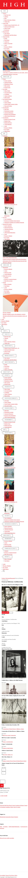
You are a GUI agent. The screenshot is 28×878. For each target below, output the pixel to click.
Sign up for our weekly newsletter (7, 838)
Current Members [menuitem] (8, 124)
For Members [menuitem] (5, 117)
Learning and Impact (19, 805)
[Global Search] (2, 326)
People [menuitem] (5, 38)
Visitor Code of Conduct (15, 807)
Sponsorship (8, 816)
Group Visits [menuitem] (5, 23)
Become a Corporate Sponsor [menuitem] (10, 279)
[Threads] (14, 868)
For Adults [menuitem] (5, 89)
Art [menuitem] (4, 133)
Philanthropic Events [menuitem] (8, 84)
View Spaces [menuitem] (7, 33)
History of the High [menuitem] (8, 43)
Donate (12, 816)
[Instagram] (1, 839)
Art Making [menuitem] (6, 94)
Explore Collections (6, 578)
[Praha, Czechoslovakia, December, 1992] (14, 711)
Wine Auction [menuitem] (7, 85)
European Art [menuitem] (7, 181)
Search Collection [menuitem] (8, 225)
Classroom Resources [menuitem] (8, 112)
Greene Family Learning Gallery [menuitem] (11, 104)
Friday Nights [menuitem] (7, 90)
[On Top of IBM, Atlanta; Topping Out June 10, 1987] (14, 688)
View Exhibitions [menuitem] (7, 219)
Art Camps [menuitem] (6, 100)
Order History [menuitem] (7, 50)
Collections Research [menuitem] (8, 229)
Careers (13, 805)
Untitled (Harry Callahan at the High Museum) (12, 680)
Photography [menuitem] (7, 215)
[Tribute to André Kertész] (14, 748)
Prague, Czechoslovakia (7, 744)
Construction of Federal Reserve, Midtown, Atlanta (13, 731)
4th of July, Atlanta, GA (7, 756)
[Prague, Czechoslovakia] (14, 742)
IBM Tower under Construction (9, 737)
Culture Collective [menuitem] (8, 95)
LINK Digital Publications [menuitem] (9, 116)
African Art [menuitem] (6, 147)
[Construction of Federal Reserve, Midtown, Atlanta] (14, 729)
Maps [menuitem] (5, 18)
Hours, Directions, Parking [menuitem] (9, 20)
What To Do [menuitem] (6, 76)
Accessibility (3, 875)
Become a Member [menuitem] (8, 46)
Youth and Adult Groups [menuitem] (9, 26)
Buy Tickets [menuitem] (6, 48)
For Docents (23, 826)
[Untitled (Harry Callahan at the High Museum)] (14, 664)
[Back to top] (2, 782)
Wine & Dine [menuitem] (7, 97)
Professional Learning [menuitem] (8, 111)
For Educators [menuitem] (6, 107)
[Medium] (4, 839)
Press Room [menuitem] (6, 40)
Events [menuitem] (4, 79)
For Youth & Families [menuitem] (7, 99)
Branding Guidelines (5, 807)
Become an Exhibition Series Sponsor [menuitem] (12, 220)
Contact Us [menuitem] (6, 41)
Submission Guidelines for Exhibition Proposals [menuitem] (14, 222)
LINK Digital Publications (14, 826)
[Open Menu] (2, 328)
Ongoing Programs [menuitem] (8, 82)
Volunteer (16, 816)
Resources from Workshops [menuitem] (10, 114)
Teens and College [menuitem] (8, 106)
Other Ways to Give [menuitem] (7, 275)
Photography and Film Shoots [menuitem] (10, 35)
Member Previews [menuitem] (8, 122)
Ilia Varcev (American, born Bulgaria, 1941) (12, 584)
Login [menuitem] (5, 45)
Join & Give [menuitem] (6, 265)
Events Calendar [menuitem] (7, 80)
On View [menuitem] (5, 217)
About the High (3, 805)
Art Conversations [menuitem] (8, 92)
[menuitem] (14, 42)
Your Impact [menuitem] (6, 286)
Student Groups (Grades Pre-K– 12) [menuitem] (11, 25)
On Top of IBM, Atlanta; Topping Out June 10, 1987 (13, 695)
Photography (12, 578)
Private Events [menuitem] (6, 31)
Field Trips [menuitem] (6, 109)
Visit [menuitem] (4, 10)
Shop (1, 826)
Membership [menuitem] (5, 267)
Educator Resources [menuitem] (8, 227)
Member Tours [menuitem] (7, 121)
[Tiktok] (3, 839)
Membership (2, 816)
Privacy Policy (14, 875)
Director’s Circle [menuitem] (7, 272)
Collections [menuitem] (5, 136)
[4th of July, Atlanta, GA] (14, 754)
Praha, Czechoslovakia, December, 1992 (10, 724)
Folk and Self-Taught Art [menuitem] (9, 193)
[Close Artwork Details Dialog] (11, 613)
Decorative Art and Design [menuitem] (9, 170)
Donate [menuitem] (4, 282)
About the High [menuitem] (6, 36)
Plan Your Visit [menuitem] (7, 15)
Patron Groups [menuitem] (7, 28)
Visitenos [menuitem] (6, 16)
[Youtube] (6, 839)
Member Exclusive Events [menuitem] (9, 119)
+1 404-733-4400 (3, 795)
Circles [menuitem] (5, 270)
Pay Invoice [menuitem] (6, 30)
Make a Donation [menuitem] (7, 284)
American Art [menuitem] (7, 158)
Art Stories (5, 826)
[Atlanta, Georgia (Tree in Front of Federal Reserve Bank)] (14, 761)
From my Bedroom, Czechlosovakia (12, 582)
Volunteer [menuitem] (6, 277)
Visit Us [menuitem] (4, 13)
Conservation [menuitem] (7, 230)
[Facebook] (0, 839)
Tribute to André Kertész (7, 750)
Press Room (9, 805)
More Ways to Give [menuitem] (8, 280)
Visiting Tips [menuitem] (7, 21)
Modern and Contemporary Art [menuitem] (10, 204)
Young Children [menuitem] (7, 102)
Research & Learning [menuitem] (7, 224)
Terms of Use (8, 875)
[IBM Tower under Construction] (14, 735)
